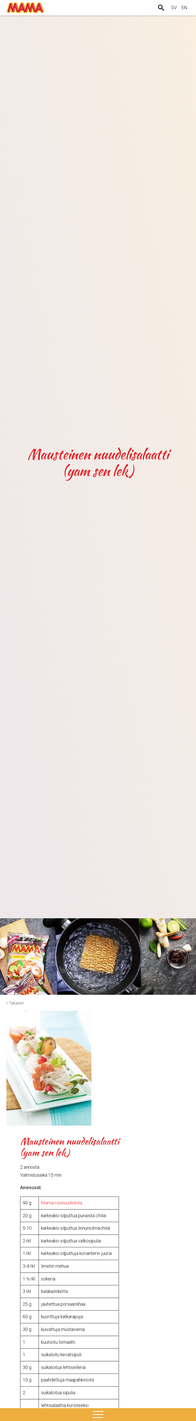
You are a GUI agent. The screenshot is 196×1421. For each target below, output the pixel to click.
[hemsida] (25, 8)
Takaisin (16, 1003)
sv (174, 7)
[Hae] (161, 7)
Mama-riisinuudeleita (61, 1202)
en (184, 7)
